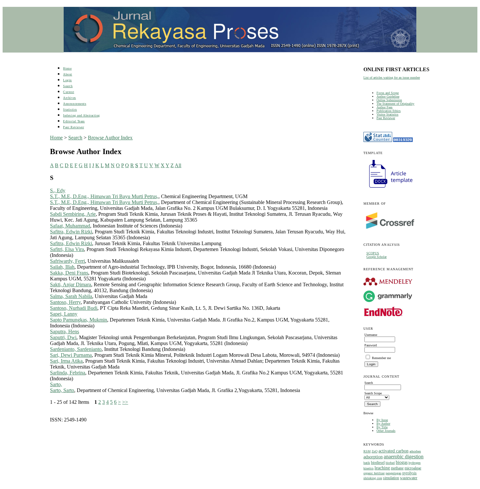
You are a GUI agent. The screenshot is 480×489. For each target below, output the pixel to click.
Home (67, 68)
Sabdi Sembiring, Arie (73, 214)
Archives (69, 98)
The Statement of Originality (395, 103)
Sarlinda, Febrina (67, 372)
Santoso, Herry (65, 302)
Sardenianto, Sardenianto (76, 349)
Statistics (70, 109)
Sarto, (56, 384)
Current (68, 92)
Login (67, 80)
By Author (383, 423)
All (178, 165)
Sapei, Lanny (63, 314)
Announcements (74, 103)
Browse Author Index (110, 137)
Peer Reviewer (385, 118)
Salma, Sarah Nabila (71, 296)
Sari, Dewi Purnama (71, 355)
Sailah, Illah (62, 267)
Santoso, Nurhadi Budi (73, 308)
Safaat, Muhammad (70, 226)
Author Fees (384, 107)
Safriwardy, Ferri (67, 261)
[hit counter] (403, 141)
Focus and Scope (387, 93)
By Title (382, 427)
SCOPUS (372, 253)
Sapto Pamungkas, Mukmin (78, 320)
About (67, 74)
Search (67, 86)
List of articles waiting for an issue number (391, 77)
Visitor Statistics (387, 114)
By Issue (382, 420)
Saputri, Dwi (63, 337)
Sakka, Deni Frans (69, 273)
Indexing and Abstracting (81, 115)
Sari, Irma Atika (66, 361)
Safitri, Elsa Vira (67, 249)
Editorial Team (74, 121)
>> (125, 402)
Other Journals (385, 431)
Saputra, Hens (64, 331)
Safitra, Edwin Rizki (71, 231)
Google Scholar (376, 257)
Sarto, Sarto (62, 390)
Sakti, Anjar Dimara (70, 284)
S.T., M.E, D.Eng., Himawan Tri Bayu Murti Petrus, (104, 196)
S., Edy (57, 190)
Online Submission (389, 100)
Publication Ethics (388, 111)
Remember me (381, 358)
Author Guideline (387, 96)
